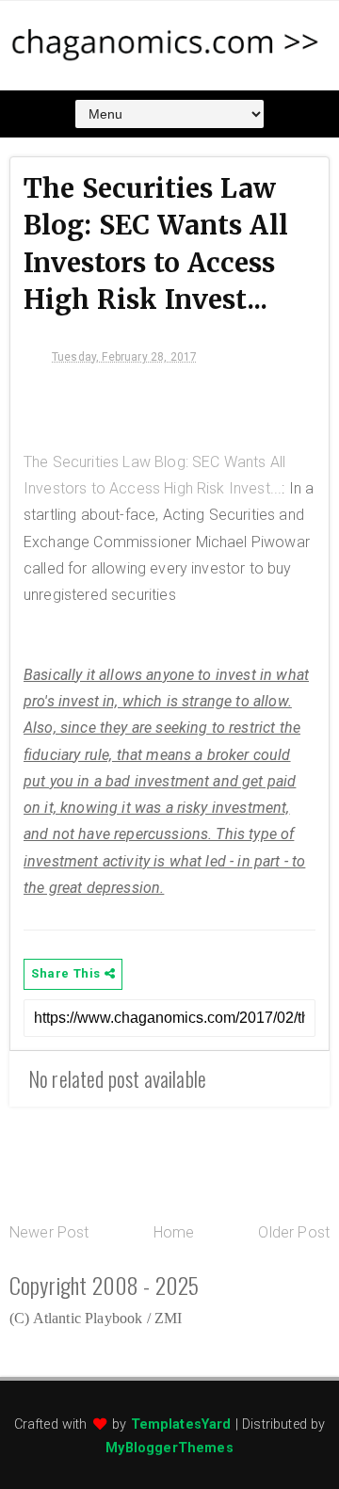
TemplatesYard (181, 1424)
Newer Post (49, 1232)
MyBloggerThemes (169, 1448)
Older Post (294, 1232)
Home (174, 1232)
